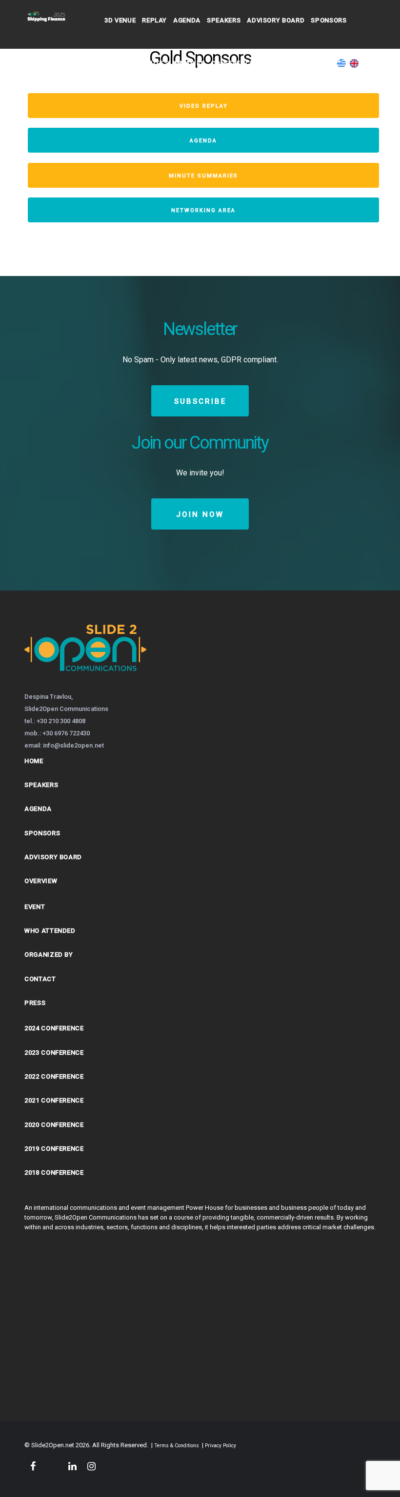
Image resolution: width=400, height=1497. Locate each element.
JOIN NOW (200, 514)
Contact (276, 63)
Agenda (186, 20)
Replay (154, 20)
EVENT (34, 906)
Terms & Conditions (176, 1445)
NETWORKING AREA (203, 210)
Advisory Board (275, 20)
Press (34, 1002)
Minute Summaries (171, 63)
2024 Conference (54, 1028)
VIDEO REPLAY (204, 106)
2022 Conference (54, 1076)
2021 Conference (54, 1100)
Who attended (50, 930)
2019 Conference (54, 1148)
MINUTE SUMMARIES (203, 176)
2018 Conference (54, 1172)
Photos (118, 63)
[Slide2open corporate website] (85, 683)
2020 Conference (54, 1124)
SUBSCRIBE (200, 401)
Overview (40, 881)
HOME (33, 761)
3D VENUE (120, 20)
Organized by (48, 954)
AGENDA (203, 141)
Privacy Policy (220, 1445)
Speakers (223, 20)
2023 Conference (54, 1052)
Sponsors (328, 20)
